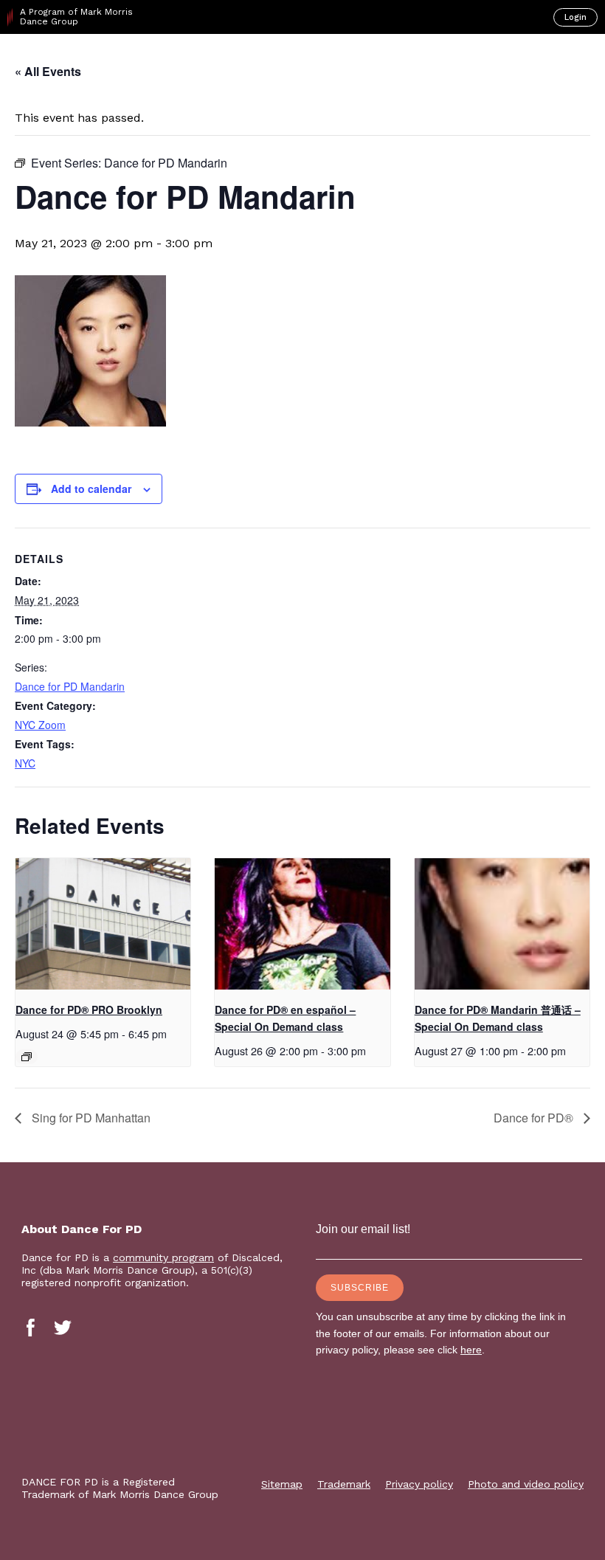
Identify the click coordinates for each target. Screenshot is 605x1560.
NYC (25, 763)
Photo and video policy (526, 1484)
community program (163, 1257)
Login (575, 17)
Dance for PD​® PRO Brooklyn (88, 1009)
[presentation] (102, 924)
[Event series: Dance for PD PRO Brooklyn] (26, 1056)
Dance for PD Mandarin (70, 686)
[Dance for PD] (72, 60)
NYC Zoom (40, 724)
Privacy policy (419, 1484)
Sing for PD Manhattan (90, 1117)
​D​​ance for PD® (535, 1117)
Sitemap (281, 1484)
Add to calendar (91, 488)
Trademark (343, 1484)
